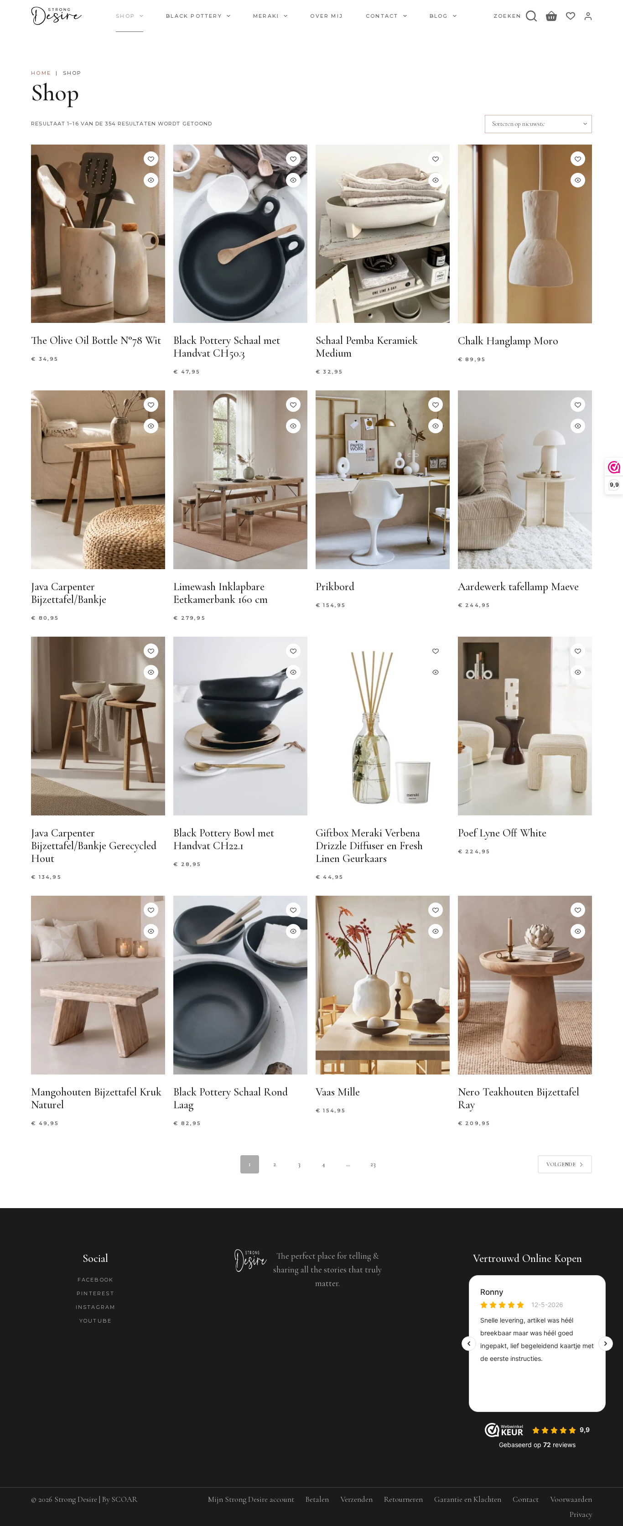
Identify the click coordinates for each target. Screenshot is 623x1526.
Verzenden (356, 1499)
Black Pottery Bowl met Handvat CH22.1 (223, 839)
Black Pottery (194, 16)
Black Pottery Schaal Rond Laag (230, 1098)
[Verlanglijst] (570, 16)
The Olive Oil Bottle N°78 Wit (96, 340)
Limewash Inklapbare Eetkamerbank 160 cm (220, 593)
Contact (382, 16)
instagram (96, 1307)
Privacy (581, 1514)
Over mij (326, 16)
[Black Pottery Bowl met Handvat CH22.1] (240, 726)
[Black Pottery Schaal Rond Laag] (240, 985)
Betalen (317, 1499)
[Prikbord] (383, 479)
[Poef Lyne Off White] (525, 726)
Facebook (96, 1280)
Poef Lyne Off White (502, 833)
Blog (439, 16)
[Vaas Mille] (383, 985)
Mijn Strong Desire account (251, 1499)
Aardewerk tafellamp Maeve (518, 586)
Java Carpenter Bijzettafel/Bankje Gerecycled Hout (93, 845)
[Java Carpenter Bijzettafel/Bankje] (98, 479)
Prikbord (335, 586)
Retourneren (403, 1499)
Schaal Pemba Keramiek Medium (367, 347)
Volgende (561, 1164)
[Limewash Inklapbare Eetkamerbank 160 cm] (240, 479)
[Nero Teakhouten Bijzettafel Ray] (525, 985)
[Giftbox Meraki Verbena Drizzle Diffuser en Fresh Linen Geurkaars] (383, 726)
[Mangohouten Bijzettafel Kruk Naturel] (98, 985)
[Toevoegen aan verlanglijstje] (151, 158)
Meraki (266, 16)
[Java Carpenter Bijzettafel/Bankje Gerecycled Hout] (98, 726)
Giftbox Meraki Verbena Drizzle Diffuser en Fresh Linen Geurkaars (369, 845)
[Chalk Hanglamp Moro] (525, 234)
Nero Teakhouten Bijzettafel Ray (518, 1098)
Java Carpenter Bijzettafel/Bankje (68, 593)
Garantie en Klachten (467, 1499)
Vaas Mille (338, 1092)
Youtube (95, 1321)
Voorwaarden (571, 1499)
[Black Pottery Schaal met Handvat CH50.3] (240, 234)
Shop (125, 16)
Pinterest (95, 1293)
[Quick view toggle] (151, 180)
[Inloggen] (588, 16)
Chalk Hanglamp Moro (508, 341)
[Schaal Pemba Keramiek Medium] (383, 234)
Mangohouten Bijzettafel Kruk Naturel (96, 1098)
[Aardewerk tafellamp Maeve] (525, 479)
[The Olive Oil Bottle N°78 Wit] (98, 234)
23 (373, 1164)
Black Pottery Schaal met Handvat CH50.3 (226, 347)
